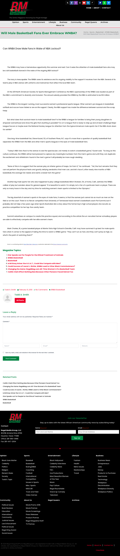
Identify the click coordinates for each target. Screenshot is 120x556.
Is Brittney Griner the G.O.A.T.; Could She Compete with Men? (34, 263)
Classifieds (100, 550)
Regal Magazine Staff (35, 521)
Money (100, 470)
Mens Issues (79, 467)
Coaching (30, 470)
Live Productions (56, 473)
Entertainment (38, 22)
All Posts (20, 300)
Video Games (31, 495)
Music (52, 482)
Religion (5, 470)
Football (29, 473)
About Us (60, 25)
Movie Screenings (33, 511)
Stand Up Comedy (57, 492)
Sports (25, 22)
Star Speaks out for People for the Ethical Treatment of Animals (35, 255)
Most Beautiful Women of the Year (59, 477)
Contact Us (108, 545)
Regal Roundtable (57, 489)
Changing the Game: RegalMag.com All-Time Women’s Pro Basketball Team (41, 269)
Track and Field (32, 492)
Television (54, 495)
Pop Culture (54, 485)
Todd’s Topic (7, 479)
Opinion (15, 22)
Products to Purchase (107, 473)
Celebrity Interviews (58, 463)
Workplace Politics (105, 492)
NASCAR (29, 489)
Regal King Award (9, 530)
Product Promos (32, 518)
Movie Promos (31, 508)
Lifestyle (52, 22)
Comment (6, 321)
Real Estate (102, 476)
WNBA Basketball (111, 32)
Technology (102, 479)
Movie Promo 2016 (33, 505)
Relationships (79, 470)
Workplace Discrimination (104, 484)
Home (86, 32)
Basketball (100, 32)
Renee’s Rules (7, 473)
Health (76, 463)
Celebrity (5, 463)
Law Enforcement (9, 524)
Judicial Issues (8, 520)
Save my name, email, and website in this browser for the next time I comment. (29, 352)
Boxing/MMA (31, 467)
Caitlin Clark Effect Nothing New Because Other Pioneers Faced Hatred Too (40, 272)
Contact (4, 426)
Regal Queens (91, 22)
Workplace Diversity (106, 489)
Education (6, 511)
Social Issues (7, 533)
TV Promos (30, 524)
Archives (104, 22)
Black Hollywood (56, 460)
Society (5, 476)
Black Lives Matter (9, 460)
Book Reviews (7, 508)
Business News (104, 460)
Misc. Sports (31, 485)
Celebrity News (56, 467)
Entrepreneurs (103, 463)
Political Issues (8, 505)
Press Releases (32, 514)
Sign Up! (77, 438)
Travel (76, 473)
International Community (7, 515)
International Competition (31, 477)
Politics (5, 467)
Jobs (100, 467)
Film (51, 470)
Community (76, 22)
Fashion (77, 460)
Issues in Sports (32, 482)
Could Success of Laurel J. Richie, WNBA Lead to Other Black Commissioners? (41, 266)
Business (63, 22)
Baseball (29, 460)
